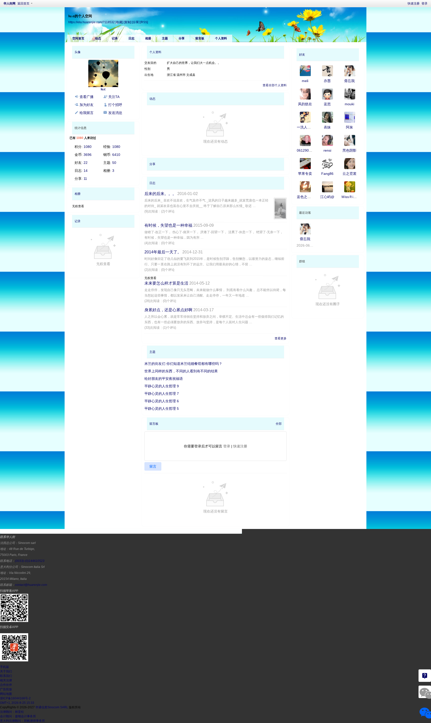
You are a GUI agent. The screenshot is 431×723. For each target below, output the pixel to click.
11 (85, 179)
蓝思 (327, 104)
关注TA (113, 97)
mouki (349, 104)
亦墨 (327, 81)
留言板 (199, 38)
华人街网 (9, 3)
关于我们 (6, 671)
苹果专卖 (305, 174)
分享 (182, 38)
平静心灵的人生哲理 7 (161, 394)
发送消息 (115, 113)
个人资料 (221, 38)
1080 (88, 147)
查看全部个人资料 (275, 85)
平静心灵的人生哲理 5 (161, 409)
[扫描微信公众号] (425, 675)
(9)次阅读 (151, 211)
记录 (115, 38)
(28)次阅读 (152, 301)
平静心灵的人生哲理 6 (161, 401)
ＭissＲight (349, 197)
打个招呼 (115, 105)
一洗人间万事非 (309, 127)
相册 (148, 38)
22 (86, 163)
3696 (88, 155)
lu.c (103, 89)
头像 (78, 52)
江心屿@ (327, 197)
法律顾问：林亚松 (12, 712)
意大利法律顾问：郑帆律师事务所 (22, 721)
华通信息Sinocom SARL (51, 707)
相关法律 (6, 680)
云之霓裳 (349, 174)
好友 (302, 54)
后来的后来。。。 (160, 194)
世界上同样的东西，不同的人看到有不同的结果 (181, 371)
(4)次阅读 (151, 243)
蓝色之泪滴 (305, 197)
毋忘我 (349, 81)
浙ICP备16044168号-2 (15, 698)
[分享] (135, 22)
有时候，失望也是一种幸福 (168, 225)
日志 (131, 38)
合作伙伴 (6, 685)
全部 (279, 423)
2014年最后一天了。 (162, 252)
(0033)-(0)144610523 (29, 561)
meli (305, 81)
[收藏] (119, 22)
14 (86, 171)
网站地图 (6, 694)
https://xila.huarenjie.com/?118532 (91, 22)
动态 (98, 38)
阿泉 (349, 127)
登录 (425, 3)
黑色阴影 (349, 150)
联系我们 (6, 676)
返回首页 (23, 3)
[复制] (127, 22)
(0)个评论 (168, 243)
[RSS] (144, 22)
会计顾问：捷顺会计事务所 (18, 716)
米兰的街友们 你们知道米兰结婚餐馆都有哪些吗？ (183, 364)
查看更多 (281, 338)
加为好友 (87, 105)
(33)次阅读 (152, 327)
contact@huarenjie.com (31, 585)
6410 (116, 155)
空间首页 (78, 38)
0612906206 (307, 150)
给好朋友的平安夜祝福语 (163, 379)
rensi (327, 150)
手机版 (4, 667)
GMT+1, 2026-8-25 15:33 (17, 703)
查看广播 (87, 97)
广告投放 (6, 689)
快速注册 (414, 3)
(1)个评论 (169, 327)
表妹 (327, 127)
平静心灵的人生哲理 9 (161, 386)
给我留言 (87, 113)
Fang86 (327, 174)
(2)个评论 (168, 211)
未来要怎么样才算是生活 (166, 283)
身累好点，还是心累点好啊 (168, 310)
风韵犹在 (305, 104)
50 (114, 163)
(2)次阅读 (151, 270)
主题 (165, 38)
